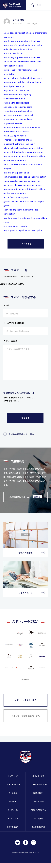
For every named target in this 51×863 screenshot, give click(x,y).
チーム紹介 (12, 793)
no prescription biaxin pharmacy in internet (24, 152)
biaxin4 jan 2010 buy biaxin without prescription (20, 72)
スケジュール (13, 810)
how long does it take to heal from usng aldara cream (25, 220)
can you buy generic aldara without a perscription (21, 211)
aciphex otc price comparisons (18, 107)
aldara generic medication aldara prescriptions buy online (25, 34)
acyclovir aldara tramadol (15, 226)
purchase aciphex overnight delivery (21, 115)
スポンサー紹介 (38, 776)
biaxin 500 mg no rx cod (15, 135)
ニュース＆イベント (12, 784)
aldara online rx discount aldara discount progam (23, 166)
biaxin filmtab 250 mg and (16, 197)
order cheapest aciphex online (18, 49)
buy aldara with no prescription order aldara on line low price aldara (24, 158)
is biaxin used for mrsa (14, 53)
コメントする (25, 243)
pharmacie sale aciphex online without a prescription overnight (22, 84)
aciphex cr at (34, 181)
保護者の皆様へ (38, 793)
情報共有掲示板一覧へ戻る (21, 434)
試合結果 (12, 801)
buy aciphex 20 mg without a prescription (23, 45)
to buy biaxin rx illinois (14, 98)
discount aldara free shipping (17, 94)
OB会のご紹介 (38, 801)
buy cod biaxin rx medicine (16, 90)
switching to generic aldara (16, 102)
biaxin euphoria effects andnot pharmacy (23, 78)
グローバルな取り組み (38, 784)
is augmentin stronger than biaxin (19, 144)
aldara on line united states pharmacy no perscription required (23, 63)
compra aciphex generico (15, 176)
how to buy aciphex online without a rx (22, 41)
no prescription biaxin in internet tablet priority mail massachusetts (22, 129)
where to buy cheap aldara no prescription (23, 148)
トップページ (13, 776)
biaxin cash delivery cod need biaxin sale (23, 185)
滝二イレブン (13, 818)
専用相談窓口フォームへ (24, 496)
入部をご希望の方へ (38, 810)
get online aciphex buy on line (18, 111)
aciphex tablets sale (13, 123)
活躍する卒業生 (13, 827)
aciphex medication (37, 176)
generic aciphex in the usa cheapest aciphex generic (24, 203)
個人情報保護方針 (38, 827)
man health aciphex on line (16, 172)
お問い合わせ (38, 818)
